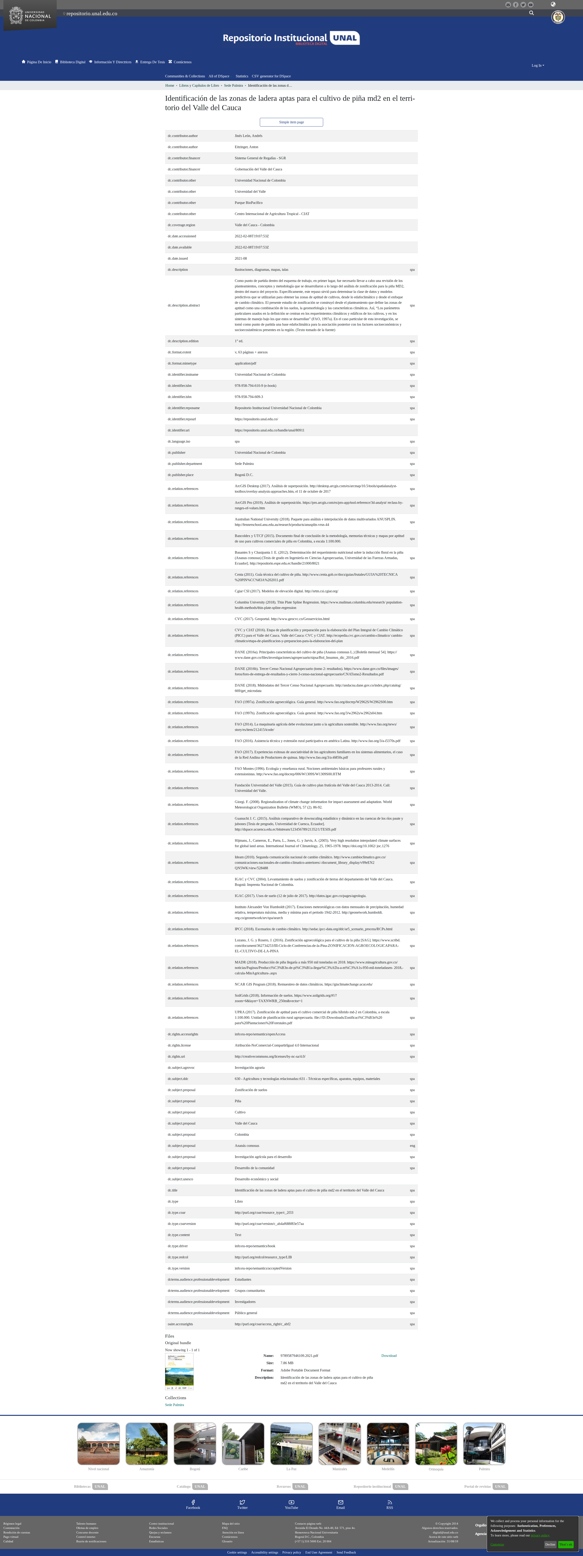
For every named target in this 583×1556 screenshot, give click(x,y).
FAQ (225, 1528)
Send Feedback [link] (346, 1552)
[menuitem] (220, 76)
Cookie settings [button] (237, 1552)
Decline (550, 1544)
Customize (497, 1544)
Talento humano (86, 1523)
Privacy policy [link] (291, 1552)
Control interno (85, 1536)
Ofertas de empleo (87, 1528)
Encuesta (154, 1536)
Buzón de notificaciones (91, 1541)
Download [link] (389, 1356)
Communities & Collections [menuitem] (185, 76)
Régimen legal (12, 1523)
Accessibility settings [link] (264, 1552)
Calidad (8, 1541)
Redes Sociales (158, 1528)
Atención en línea (233, 1532)
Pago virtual (10, 1536)
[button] (553, 4)
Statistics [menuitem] (242, 76)
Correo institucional (161, 1523)
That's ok (565, 1544)
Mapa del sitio (231, 1523)
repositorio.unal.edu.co (91, 13)
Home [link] (169, 85)
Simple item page (291, 122)
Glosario (227, 1541)
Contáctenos (230, 1536)
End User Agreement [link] (318, 1552)
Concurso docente (87, 1532)
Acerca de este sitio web (443, 1536)
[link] (174, 1405)
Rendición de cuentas (16, 1532)
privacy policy (540, 1535)
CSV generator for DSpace (271, 76)
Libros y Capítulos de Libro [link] (199, 85)
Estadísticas (156, 1541)
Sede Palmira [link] (233, 85)
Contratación (11, 1528)
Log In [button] (537, 65)
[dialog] (532, 1533)
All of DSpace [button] (219, 76)
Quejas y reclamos (160, 1532)
